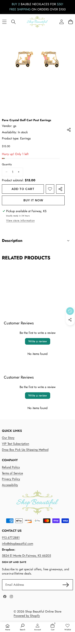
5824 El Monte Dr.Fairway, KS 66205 (26, 555)
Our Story (8, 437)
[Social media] (70, 320)
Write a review (37, 341)
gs (14, 126)
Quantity (7, 164)
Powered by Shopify (27, 615)
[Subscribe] (65, 584)
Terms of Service (12, 473)
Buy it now (33, 200)
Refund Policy (11, 467)
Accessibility (10, 485)
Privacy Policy (11, 479)
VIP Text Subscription (15, 443)
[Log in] (61, 22)
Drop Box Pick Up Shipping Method (25, 449)
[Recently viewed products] (70, 311)
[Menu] (4, 22)
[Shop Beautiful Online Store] (37, 22)
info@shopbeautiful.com (17, 543)
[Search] (13, 22)
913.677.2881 (11, 537)
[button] (70, 22)
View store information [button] (20, 220)
